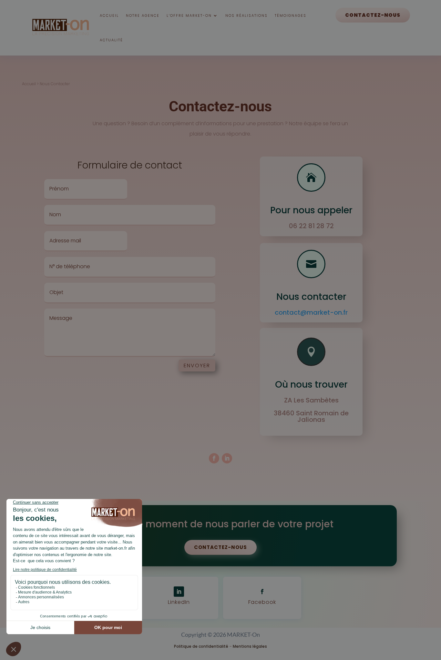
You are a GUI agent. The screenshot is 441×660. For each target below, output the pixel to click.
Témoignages (290, 15)
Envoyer (197, 365)
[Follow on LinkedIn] (227, 458)
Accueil (109, 15)
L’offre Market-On (189, 15)
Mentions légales (250, 646)
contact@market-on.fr (311, 312)
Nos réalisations (246, 15)
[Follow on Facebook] (214, 458)
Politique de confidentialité (201, 646)
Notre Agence (142, 15)
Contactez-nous (372, 15)
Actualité (111, 40)
